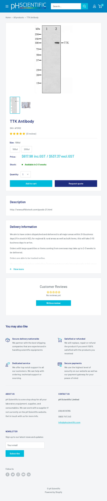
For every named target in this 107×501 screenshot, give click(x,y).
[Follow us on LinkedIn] (29, 474)
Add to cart (31, 183)
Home (8, 17)
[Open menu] (7, 6)
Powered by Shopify (53, 492)
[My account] (94, 6)
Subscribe (15, 453)
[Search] (84, 6)
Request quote (76, 183)
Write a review (53, 303)
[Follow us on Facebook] (7, 474)
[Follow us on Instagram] (18, 474)
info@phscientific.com (69, 422)
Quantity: (14, 174)
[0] (100, 6)
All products (19, 17)
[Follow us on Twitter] (13, 474)
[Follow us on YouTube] (23, 474)
